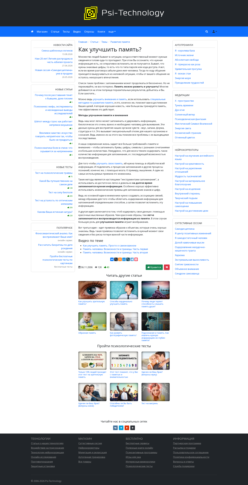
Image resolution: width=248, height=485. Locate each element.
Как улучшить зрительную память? (91, 302)
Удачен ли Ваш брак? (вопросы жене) (88, 404)
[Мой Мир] (124, 259)
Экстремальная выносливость (192, 259)
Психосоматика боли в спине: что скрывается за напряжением (53, 151)
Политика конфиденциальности (191, 457)
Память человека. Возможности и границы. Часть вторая (115, 252)
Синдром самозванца (187, 273)
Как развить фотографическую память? (123, 334)
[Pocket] (136, 259)
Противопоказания (42, 461)
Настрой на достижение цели (191, 210)
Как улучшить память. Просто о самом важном (109, 245)
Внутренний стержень (187, 193)
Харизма (180, 255)
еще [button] (111, 31)
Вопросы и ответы (183, 461)
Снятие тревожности (186, 264)
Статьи (55, 31)
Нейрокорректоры (88, 447)
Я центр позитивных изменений (193, 233)
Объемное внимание (187, 269)
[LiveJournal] (128, 259)
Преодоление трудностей (189, 82)
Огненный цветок (185, 137)
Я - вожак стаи (183, 73)
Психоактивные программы (141, 452)
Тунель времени (184, 105)
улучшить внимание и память (110, 99)
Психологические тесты (139, 466)
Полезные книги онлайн (139, 447)
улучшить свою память (109, 163)
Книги (101, 31)
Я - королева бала (185, 50)
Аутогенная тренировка (91, 457)
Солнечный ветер (185, 114)
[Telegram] (132, 259)
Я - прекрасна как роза (187, 64)
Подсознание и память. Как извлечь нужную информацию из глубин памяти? (155, 336)
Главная (82, 41)
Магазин (42, 31)
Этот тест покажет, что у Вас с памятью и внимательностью (124, 374)
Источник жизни (184, 55)
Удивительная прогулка (188, 69)
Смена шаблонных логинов (57, 50)
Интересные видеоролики (140, 461)
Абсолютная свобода (187, 59)
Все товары (84, 461)
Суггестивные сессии (90, 443)
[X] (116, 259)
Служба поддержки (183, 466)
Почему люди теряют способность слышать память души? (152, 304)
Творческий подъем (186, 198)
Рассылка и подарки (184, 447)
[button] (206, 32)
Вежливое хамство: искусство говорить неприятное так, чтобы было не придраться (53, 138)
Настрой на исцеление (187, 189)
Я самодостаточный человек (191, 238)
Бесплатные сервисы (137, 443)
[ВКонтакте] (112, 259)
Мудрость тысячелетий (188, 176)
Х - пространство (184, 100)
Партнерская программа (187, 443)
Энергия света (183, 128)
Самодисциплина (184, 228)
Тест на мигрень (150, 403)
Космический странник (188, 132)
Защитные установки (43, 466)
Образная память (87, 332)
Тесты (66, 31)
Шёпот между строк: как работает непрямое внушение (53, 125)
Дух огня (180, 110)
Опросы (89, 31)
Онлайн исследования (43, 457)
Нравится (155, 267)
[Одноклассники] (120, 259)
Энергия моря (183, 78)
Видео (77, 31)
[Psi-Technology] (124, 13)
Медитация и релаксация (92, 452)
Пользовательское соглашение (191, 452)
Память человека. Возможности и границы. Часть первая (115, 249)
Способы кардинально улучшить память (121, 302)
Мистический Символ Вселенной (193, 123)
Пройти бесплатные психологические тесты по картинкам (57, 260)
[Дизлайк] (167, 267)
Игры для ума (133, 457)
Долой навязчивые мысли (189, 242)
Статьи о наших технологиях (47, 443)
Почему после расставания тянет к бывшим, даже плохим (53, 98)
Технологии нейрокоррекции (47, 452)
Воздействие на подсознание (47, 447)
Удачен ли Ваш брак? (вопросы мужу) (152, 373)
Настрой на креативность (189, 163)
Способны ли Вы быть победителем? (121, 404)
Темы (104, 41)
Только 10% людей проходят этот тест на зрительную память (92, 374)
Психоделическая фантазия (190, 119)
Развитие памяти (120, 41)
